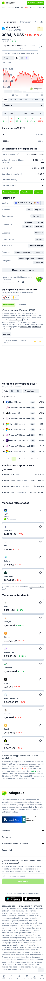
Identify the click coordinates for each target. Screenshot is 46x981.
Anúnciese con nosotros (12, 282)
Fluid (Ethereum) (16, 320)
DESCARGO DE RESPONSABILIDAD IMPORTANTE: (22, 906)
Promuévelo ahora (36, 587)
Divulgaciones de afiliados (11, 387)
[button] (29, 209)
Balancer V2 (25, 327)
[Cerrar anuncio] (40, 510)
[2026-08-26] (42, 100)
